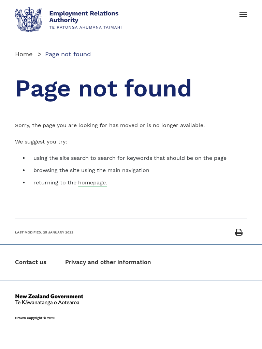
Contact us (30, 262)
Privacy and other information (108, 262)
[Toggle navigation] (243, 14)
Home (24, 54)
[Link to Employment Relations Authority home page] (68, 19)
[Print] (239, 233)
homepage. (92, 182)
